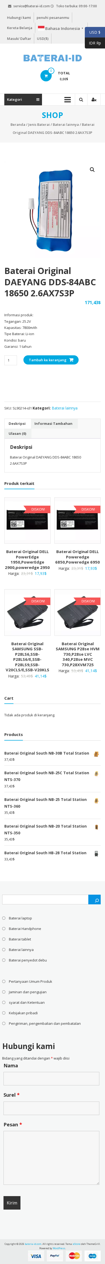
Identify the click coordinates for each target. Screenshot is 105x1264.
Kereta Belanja (19, 27)
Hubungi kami (19, 17)
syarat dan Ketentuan (27, 1002)
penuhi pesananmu (53, 17)
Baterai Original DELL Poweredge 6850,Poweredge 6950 (77, 557)
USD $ (92, 32)
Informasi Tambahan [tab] (53, 423)
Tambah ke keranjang (47, 359)
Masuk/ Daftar (19, 38)
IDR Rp (93, 43)
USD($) (42, 38)
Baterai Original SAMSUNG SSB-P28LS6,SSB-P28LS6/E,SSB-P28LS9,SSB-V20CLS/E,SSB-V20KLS (27, 657)
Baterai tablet (20, 939)
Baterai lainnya (66, 124)
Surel (12, 1095)
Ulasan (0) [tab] (17, 433)
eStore (76, 1244)
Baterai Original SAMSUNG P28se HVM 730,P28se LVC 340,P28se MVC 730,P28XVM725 (78, 654)
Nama (11, 1065)
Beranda (17, 124)
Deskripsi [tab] (17, 423)
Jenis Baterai (39, 124)
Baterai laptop (20, 918)
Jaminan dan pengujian (28, 991)
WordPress (59, 1248)
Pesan (13, 1124)
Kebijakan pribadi (23, 1012)
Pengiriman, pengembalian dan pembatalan (45, 1023)
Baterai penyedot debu (28, 960)
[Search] (94, 899)
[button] (92, 170)
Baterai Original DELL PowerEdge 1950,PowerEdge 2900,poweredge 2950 (27, 559)
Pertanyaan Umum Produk (30, 981)
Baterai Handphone (25, 928)
